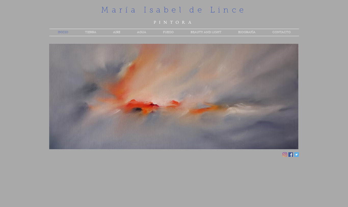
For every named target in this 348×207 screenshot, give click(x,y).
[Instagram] (285, 154)
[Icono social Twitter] (296, 154)
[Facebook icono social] (290, 154)
